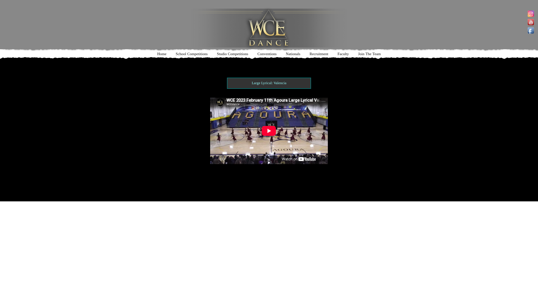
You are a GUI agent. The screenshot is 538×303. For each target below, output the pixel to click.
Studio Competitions (232, 54)
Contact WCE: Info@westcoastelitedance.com (232, 175)
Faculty (343, 54)
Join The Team (369, 54)
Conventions (267, 54)
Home (161, 54)
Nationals (293, 54)
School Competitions (192, 54)
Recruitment (319, 54)
